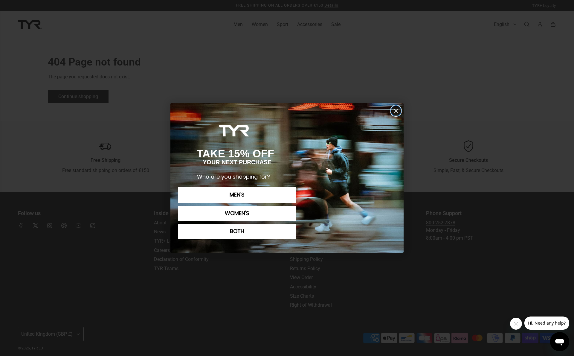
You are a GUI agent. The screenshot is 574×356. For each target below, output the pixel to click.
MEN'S (237, 194)
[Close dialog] (396, 111)
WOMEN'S (237, 213)
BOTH (237, 231)
